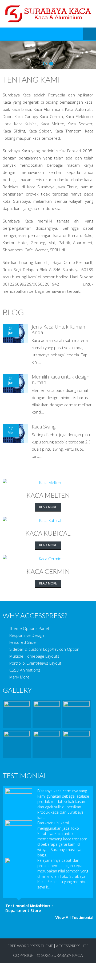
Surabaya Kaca (67, 955)
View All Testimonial (74, 917)
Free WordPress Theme (30, 945)
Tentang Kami (31, 79)
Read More (48, 507)
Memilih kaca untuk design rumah (60, 379)
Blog (13, 312)
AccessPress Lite (72, 945)
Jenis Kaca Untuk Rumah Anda (58, 329)
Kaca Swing (43, 426)
